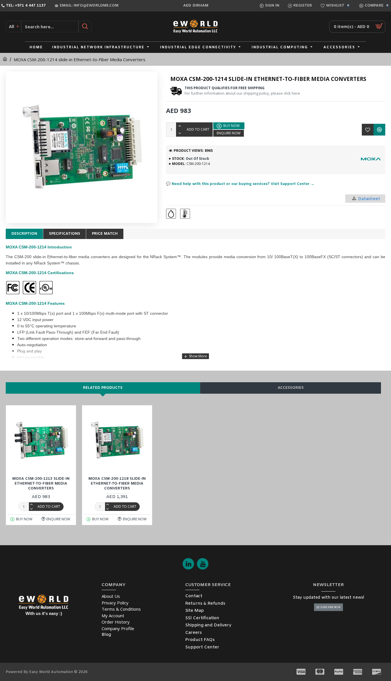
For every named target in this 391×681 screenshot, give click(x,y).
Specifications (64, 233)
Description (24, 233)
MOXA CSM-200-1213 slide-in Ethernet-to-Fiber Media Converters (41, 484)
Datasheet (369, 199)
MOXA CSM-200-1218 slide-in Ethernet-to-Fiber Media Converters (117, 484)
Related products (103, 387)
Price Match (105, 233)
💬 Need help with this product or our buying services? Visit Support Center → (240, 184)
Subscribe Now (330, 607)
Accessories (291, 387)
